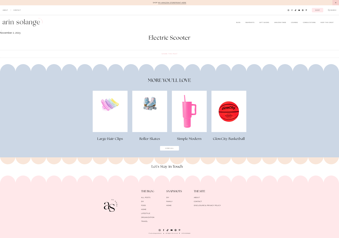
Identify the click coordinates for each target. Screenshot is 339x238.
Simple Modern (189, 139)
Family (169, 201)
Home (143, 209)
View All (169, 148)
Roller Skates (149, 139)
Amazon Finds (280, 22)
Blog (238, 22)
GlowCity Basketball (229, 139)
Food (143, 205)
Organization (147, 217)
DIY (142, 201)
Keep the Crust (327, 22)
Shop (317, 10)
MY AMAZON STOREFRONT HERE (172, 3)
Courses (294, 22)
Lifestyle (145, 213)
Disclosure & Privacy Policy (207, 205)
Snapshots (250, 22)
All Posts (145, 197)
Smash (188, 233)
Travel (144, 221)
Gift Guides (264, 22)
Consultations (309, 22)
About (5, 10)
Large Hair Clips (110, 139)
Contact (17, 10)
